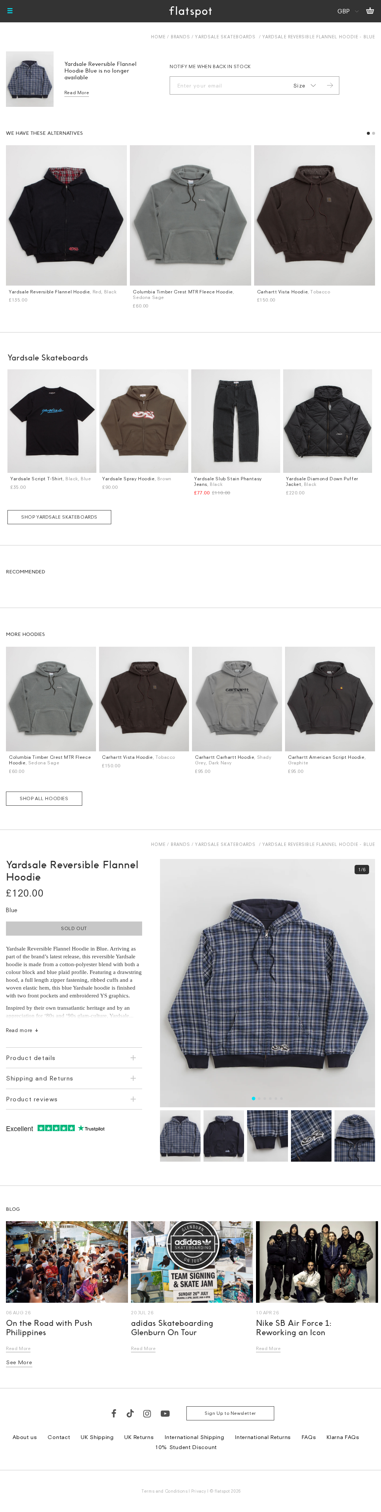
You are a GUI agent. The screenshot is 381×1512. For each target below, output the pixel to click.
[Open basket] (370, 11)
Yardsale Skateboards (225, 36)
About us (25, 1437)
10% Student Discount (186, 1447)
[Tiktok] (130, 1413)
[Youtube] (165, 1413)
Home (158, 36)
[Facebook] (114, 1413)
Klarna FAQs (343, 1437)
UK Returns (139, 1437)
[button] (368, 133)
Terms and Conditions (164, 1491)
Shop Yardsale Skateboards (59, 517)
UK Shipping (97, 1437)
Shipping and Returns (40, 1078)
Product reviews (32, 1099)
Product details (31, 1057)
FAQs (309, 1437)
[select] (303, 86)
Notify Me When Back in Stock (210, 66)
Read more (19, 1030)
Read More (76, 92)
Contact (59, 1437)
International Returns (263, 1437)
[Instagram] (147, 1413)
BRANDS (180, 36)
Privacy (198, 1491)
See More (19, 1362)
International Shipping (194, 1437)
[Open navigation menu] (10, 11)
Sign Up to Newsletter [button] (230, 1413)
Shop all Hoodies (44, 798)
